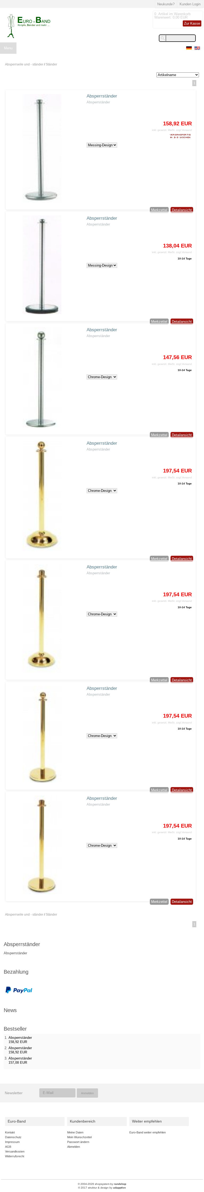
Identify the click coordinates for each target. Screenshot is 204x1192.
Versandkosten (14, 1151)
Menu (8, 48)
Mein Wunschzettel (79, 1137)
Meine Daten (75, 1132)
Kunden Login (190, 4)
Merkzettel (159, 210)
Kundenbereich (82, 1121)
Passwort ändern (78, 1142)
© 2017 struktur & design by (102, 1187)
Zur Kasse (192, 23)
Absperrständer (102, 96)
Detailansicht (182, 210)
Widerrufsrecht (14, 1156)
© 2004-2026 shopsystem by (102, 1183)
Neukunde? (166, 4)
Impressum (12, 1142)
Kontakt (10, 1132)
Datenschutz (13, 1137)
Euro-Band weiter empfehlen (147, 1132)
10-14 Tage (185, 258)
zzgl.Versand (184, 130)
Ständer (51, 64)
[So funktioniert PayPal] (19, 992)
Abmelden (73, 1146)
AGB (8, 1146)
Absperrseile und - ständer (24, 64)
